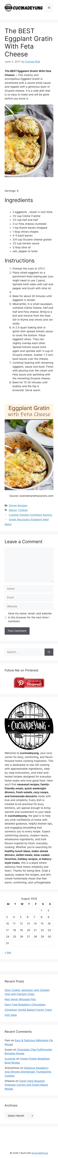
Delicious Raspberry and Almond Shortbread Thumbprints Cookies (28, 1071)
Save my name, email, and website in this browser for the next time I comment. (30, 617)
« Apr (8, 952)
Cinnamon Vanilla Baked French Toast (28, 1009)
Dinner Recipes (18, 505)
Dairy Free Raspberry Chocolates (25, 1004)
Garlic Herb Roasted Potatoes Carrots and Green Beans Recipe (26, 1084)
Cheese (23, 510)
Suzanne (10, 1058)
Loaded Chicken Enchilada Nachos (30, 514)
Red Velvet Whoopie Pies (20, 999)
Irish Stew (11, 1015)
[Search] (49, 652)
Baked (13, 510)
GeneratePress (40, 1153)
